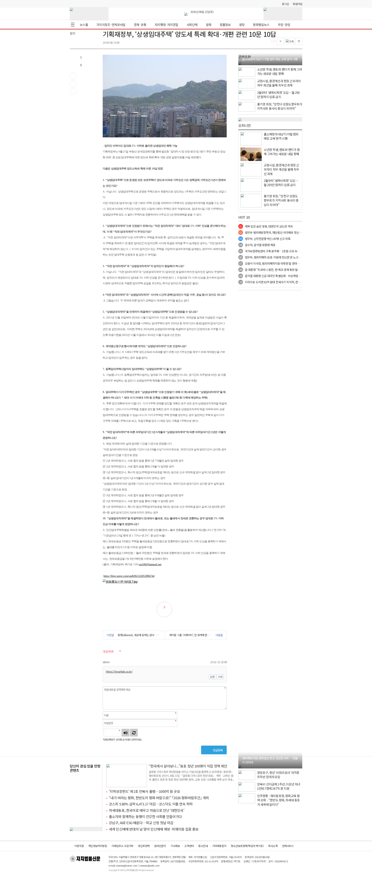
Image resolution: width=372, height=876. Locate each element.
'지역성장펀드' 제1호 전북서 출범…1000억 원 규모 (144, 791)
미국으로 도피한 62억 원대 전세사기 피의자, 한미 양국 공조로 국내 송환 (282, 282)
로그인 (285, 4)
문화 (208, 24)
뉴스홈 (84, 24)
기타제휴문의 (219, 846)
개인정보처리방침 (97, 846)
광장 (242, 24)
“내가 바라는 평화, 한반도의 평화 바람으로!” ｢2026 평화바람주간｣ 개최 (159, 797)
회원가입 (297, 4)
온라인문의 (160, 846)
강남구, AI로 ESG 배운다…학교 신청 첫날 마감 (141, 822)
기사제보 (175, 846)
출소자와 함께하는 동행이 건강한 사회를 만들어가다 (145, 816)
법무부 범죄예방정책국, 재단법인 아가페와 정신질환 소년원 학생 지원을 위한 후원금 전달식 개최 (296, 232)
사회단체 (192, 24)
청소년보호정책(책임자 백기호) (247, 846)
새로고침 (134, 733)
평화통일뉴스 (261, 24)
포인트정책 (144, 846)
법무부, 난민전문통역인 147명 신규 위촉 (264, 239)
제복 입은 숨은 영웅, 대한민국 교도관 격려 (266, 226)
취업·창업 (284, 24)
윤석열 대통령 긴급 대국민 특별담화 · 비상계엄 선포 (271, 276)
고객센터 (189, 846)
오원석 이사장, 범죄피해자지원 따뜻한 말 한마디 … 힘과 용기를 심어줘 (282, 263)
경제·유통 (140, 24)
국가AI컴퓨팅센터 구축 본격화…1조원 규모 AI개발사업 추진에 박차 (280, 251)
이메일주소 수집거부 (122, 846)
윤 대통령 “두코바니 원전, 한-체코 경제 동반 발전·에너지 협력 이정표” (281, 270)
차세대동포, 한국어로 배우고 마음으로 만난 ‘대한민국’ (146, 810)
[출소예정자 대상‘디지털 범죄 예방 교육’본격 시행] (239, 63)
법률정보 (225, 24)
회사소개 (273, 846)
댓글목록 (108, 651)
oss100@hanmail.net (150, 564)
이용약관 (79, 846)
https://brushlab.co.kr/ (119, 671)
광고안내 (203, 846)
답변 (212, 677)
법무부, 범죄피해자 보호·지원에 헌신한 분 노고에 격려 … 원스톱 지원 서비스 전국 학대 (291, 257)
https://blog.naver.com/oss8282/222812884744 (128, 576)
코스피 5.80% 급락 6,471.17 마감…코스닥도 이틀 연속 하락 (151, 803)
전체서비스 (288, 846)
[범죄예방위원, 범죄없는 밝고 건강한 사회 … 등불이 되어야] (239, 766)
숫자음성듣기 (125, 733)
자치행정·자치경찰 (166, 24)
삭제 (220, 677)
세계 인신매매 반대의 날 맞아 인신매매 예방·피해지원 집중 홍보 (154, 829)
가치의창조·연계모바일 (110, 24)
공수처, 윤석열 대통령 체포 (257, 245)
